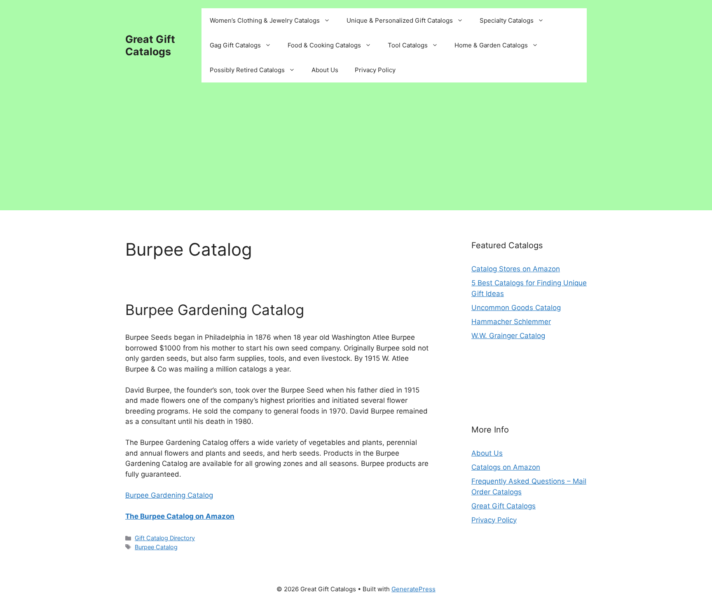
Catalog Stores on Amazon (515, 269)
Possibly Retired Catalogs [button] (247, 70)
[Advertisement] (356, 152)
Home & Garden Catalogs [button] (491, 45)
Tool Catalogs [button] (408, 45)
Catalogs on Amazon (505, 467)
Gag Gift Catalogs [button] (235, 45)
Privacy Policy (375, 70)
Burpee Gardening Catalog (214, 309)
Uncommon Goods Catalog (516, 307)
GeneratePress (413, 589)
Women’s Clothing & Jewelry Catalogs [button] (265, 20)
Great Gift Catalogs (150, 45)
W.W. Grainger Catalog (508, 336)
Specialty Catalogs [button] (507, 20)
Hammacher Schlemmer (511, 321)
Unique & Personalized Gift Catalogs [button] (400, 20)
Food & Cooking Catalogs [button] (324, 45)
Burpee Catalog (156, 546)
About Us (325, 70)
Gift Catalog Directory (165, 537)
